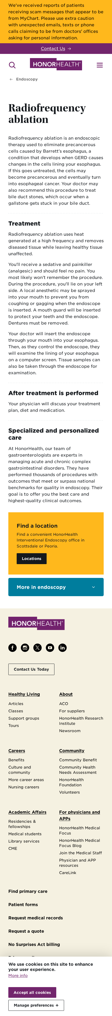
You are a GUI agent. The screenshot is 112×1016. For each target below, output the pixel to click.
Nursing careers (23, 787)
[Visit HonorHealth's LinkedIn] (62, 648)
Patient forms (23, 904)
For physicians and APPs (79, 815)
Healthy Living (24, 694)
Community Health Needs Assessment (78, 770)
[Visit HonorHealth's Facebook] (12, 648)
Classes (15, 711)
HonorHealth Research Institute (81, 721)
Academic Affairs (27, 812)
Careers (16, 750)
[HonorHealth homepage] (56, 65)
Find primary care (27, 891)
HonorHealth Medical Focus (79, 830)
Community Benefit (78, 760)
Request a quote (26, 931)
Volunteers (69, 792)
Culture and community (19, 770)
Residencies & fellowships (22, 824)
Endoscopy (27, 79)
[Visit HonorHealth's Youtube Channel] (50, 648)
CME (12, 848)
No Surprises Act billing (34, 944)
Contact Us (53, 48)
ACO (63, 703)
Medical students (25, 834)
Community (71, 750)
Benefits (16, 760)
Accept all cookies (32, 992)
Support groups (23, 718)
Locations (31, 558)
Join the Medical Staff (80, 853)
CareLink (67, 872)
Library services (24, 841)
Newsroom (69, 730)
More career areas (26, 779)
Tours (13, 725)
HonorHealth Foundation (71, 782)
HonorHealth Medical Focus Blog (79, 843)
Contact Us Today (31, 669)
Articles (15, 703)
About (66, 694)
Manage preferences (34, 1005)
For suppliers (72, 711)
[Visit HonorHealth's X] (37, 648)
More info (18, 975)
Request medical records (35, 917)
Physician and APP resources (77, 863)
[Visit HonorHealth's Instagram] (25, 648)
